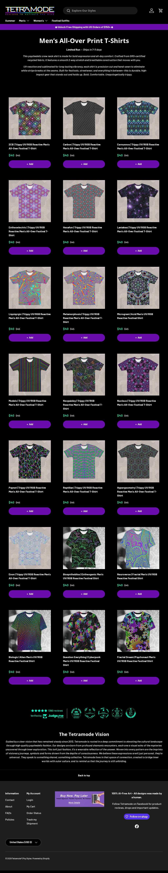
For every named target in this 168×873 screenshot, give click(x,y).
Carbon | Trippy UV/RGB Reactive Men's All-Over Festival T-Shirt (82, 146)
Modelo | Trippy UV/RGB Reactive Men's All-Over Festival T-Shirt (27, 402)
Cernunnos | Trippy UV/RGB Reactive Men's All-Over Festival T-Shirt (138, 146)
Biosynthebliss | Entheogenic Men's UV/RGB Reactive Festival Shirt (83, 576)
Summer (10, 20)
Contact (9, 799)
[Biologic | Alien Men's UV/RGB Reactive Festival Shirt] (30, 631)
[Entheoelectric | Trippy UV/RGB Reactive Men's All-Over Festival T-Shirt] (30, 201)
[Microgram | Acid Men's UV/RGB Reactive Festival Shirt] (138, 288)
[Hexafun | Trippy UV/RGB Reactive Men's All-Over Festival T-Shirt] (84, 201)
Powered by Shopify (41, 858)
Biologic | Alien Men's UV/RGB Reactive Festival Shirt (25, 658)
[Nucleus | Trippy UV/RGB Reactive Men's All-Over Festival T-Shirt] (138, 375)
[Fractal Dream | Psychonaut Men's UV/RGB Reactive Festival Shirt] (138, 631)
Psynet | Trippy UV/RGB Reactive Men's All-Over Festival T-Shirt (27, 489)
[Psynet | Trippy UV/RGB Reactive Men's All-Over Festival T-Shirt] (30, 461)
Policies (9, 819)
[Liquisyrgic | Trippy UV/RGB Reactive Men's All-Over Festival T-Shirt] (30, 288)
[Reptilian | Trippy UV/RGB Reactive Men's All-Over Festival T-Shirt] (84, 461)
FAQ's (8, 812)
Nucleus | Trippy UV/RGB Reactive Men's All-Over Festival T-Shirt (136, 402)
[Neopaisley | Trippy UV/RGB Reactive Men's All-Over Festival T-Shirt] (84, 375)
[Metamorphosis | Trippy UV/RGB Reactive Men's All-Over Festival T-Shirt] (84, 288)
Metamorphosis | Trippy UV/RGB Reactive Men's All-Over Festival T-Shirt (83, 317)
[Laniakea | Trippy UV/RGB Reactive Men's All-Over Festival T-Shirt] (138, 201)
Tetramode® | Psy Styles (22, 858)
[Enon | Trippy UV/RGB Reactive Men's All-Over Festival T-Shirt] (30, 548)
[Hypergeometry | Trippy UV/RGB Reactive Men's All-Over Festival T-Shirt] (138, 461)
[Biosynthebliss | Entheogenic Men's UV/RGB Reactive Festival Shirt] (84, 548)
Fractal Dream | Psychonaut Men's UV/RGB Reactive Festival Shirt (136, 658)
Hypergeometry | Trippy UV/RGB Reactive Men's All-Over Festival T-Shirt (137, 491)
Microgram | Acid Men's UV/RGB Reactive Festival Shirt (135, 315)
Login (30, 799)
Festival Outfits (60, 20)
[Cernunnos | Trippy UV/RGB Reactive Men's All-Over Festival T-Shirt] (138, 118)
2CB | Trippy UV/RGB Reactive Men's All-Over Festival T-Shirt (29, 146)
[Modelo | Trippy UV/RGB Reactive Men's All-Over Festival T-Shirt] (30, 375)
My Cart (31, 806)
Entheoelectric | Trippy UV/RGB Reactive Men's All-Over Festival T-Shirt (28, 231)
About (8, 806)
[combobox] (100, 10)
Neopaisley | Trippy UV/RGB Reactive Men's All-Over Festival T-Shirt (83, 404)
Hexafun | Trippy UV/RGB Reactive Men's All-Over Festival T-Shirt (82, 229)
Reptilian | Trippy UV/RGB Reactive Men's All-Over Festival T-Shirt (83, 489)
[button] (160, 10)
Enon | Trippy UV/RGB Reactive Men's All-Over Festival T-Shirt (30, 576)
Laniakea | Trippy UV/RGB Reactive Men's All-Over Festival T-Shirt (137, 229)
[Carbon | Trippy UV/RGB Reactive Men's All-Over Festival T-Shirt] (84, 118)
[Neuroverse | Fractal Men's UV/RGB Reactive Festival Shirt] (138, 548)
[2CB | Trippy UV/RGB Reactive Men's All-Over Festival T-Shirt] (30, 118)
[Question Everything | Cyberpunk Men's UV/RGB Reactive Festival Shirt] (84, 631)
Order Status (34, 812)
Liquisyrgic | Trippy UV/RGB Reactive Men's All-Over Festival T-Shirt (30, 315)
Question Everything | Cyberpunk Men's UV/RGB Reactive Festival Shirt (82, 660)
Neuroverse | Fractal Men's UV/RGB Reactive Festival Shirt (137, 576)
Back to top (84, 775)
